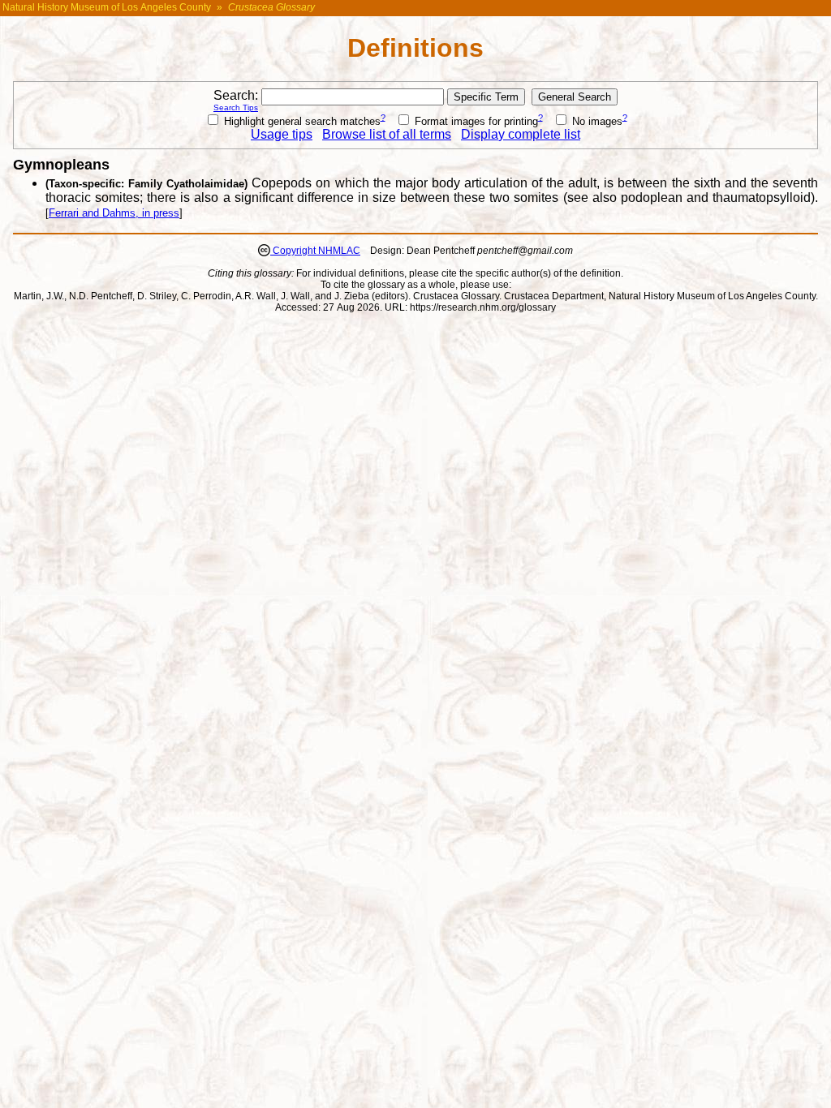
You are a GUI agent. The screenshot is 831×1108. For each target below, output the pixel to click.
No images (595, 121)
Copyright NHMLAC (315, 250)
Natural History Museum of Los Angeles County (106, 7)
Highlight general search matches (301, 121)
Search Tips (235, 107)
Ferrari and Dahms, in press (114, 213)
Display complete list (520, 134)
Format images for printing (474, 121)
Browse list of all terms (386, 134)
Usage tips (281, 134)
